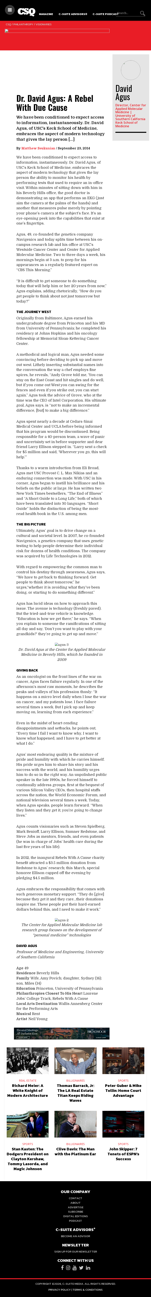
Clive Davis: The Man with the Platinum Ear (75, 1151)
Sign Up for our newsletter (75, 1251)
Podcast (75, 1220)
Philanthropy (23, 24)
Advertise (75, 1207)
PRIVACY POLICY (59, 1289)
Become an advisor (75, 1236)
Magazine (46, 14)
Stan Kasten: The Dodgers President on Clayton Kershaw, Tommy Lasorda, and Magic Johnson (28, 1159)
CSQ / (9, 24)
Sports (123, 1080)
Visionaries (44, 24)
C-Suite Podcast (106, 14)
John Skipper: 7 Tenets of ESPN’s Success (123, 1154)
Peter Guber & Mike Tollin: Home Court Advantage (123, 1090)
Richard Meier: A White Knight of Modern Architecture (27, 1090)
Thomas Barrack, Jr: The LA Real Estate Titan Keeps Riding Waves (75, 1093)
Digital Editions (75, 1216)
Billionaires (75, 1080)
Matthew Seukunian (38, 148)
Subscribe (75, 1211)
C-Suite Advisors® (73, 14)
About (75, 1202)
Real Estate (27, 1080)
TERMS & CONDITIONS (88, 1289)
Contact (75, 1198)
